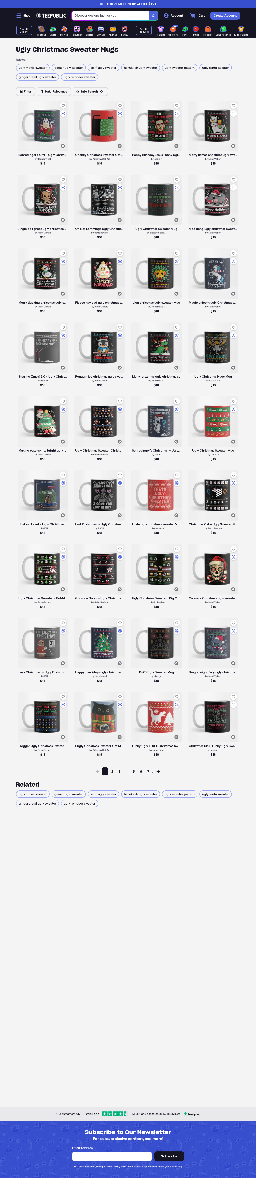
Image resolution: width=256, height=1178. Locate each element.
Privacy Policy (119, 1166)
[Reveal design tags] (63, 146)
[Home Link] (51, 15)
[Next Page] (158, 771)
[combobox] (110, 15)
